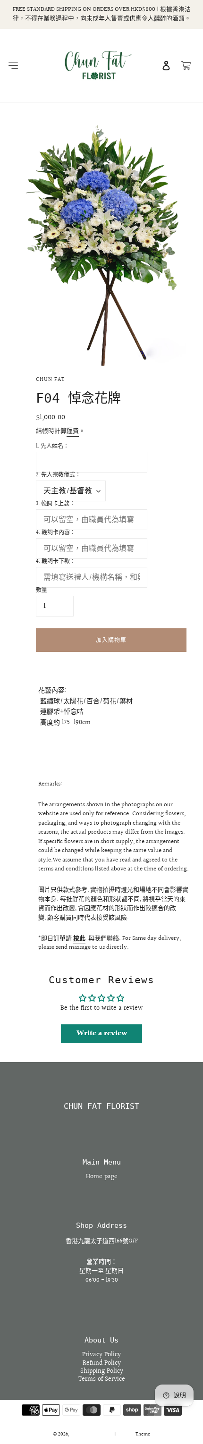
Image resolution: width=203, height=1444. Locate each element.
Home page (102, 1177)
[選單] (12, 65)
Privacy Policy (101, 1355)
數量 (41, 590)
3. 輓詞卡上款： (55, 504)
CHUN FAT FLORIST (101, 1106)
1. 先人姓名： (52, 446)
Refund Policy (102, 1363)
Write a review (101, 1033)
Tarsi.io (126, 1434)
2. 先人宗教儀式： (58, 475)
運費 (73, 431)
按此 (79, 938)
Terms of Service (101, 1379)
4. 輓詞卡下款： (56, 562)
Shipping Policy (101, 1371)
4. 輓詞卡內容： (56, 533)
